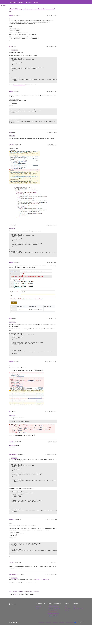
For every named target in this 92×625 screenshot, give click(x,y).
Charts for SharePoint (52, 615)
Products (21, 2)
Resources (28, 2)
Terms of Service (28, 591)
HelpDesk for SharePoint (53, 605)
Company (36, 2)
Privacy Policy (36, 591)
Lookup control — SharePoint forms (41, 579)
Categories (15, 591)
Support (67, 610)
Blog (66, 605)
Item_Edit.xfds (13, 445)
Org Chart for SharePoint (53, 613)
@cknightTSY (15, 50)
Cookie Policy (55, 622)
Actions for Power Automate (54, 608)
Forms (37, 608)
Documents (38, 605)
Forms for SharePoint (53, 610)
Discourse (16, 594)
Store (81, 2)
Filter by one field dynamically (19, 85)
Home (10, 591)
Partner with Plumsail (77, 608)
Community (3, 5)
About (74, 605)
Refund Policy (61, 622)
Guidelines (20, 591)
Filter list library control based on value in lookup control (32, 9)
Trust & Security (41, 622)
